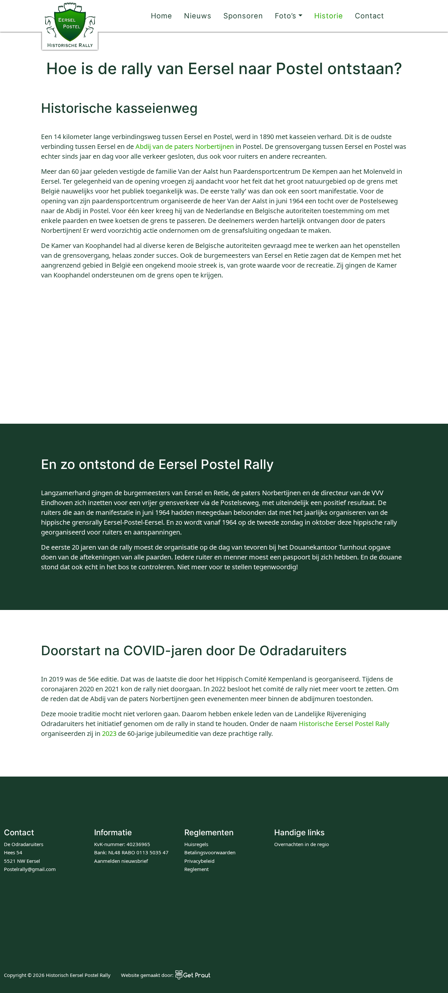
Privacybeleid (199, 861)
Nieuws (198, 15)
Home (161, 15)
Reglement (196, 869)
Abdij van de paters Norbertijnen (184, 146)
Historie (328, 15)
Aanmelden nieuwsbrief (121, 861)
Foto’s (285, 15)
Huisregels (196, 844)
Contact (369, 15)
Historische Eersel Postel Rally (344, 723)
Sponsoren (243, 15)
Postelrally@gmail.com (30, 869)
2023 (109, 733)
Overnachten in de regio (301, 844)
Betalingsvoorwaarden (209, 852)
